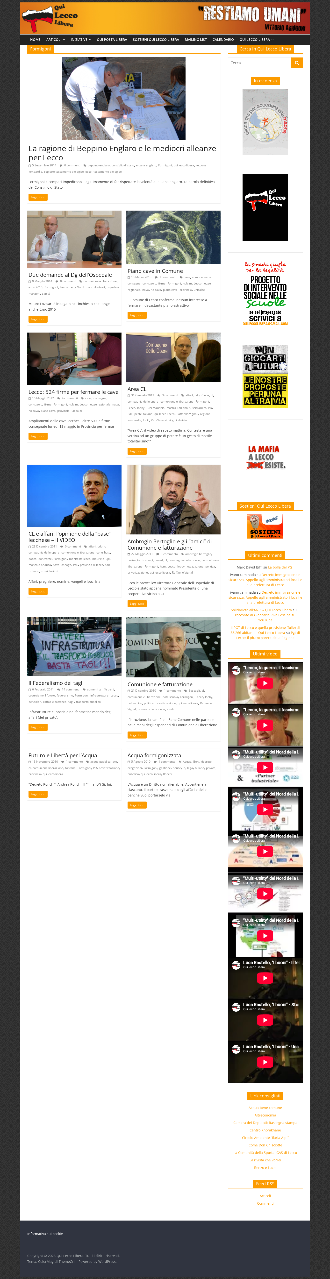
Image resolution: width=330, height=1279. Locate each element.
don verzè (45, 559)
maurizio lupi (101, 559)
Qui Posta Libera (112, 39)
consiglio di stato (123, 165)
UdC (146, 420)
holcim (187, 283)
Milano (199, 768)
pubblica (133, 774)
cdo (197, 395)
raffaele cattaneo (54, 702)
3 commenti (169, 395)
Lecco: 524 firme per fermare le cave (73, 391)
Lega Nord (77, 287)
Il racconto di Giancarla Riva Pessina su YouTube (267, 615)
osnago (66, 565)
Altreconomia (265, 1115)
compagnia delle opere (143, 401)
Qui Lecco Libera (255, 39)
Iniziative (79, 39)
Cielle (205, 395)
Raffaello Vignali (187, 414)
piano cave (170, 290)
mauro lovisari (95, 287)
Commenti (265, 1203)
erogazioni (135, 768)
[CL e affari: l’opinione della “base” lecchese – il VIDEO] (74, 467)
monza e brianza (40, 565)
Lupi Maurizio (155, 408)
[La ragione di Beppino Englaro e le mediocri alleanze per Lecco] (124, 60)
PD (210, 408)
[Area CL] (173, 335)
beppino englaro (99, 165)
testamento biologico (107, 172)
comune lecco (201, 277)
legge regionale (99, 404)
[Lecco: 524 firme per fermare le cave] (74, 335)
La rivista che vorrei (265, 1160)
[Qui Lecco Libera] (165, 5)
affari (189, 395)
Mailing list (196, 39)
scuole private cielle (151, 709)
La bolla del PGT (281, 567)
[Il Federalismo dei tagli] (74, 620)
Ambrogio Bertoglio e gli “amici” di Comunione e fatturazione (170, 544)
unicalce (199, 290)
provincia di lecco (91, 565)
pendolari (35, 702)
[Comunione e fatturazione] (173, 620)
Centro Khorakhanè (265, 1130)
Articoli (53, 39)
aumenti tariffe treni (100, 689)
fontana (70, 768)
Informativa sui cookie (45, 1233)
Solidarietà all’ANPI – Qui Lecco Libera (261, 610)
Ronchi (167, 774)
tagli (71, 702)
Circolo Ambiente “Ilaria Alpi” (265, 1137)
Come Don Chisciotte (265, 1145)
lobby (140, 408)
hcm (163, 566)
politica (210, 566)
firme (161, 283)
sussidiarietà (49, 571)
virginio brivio (178, 420)
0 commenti (72, 165)
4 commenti (69, 398)
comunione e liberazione (100, 281)
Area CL (137, 388)
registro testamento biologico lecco (68, 172)
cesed (159, 560)
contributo (103, 552)
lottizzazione (195, 566)
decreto (206, 762)
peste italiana (143, 414)
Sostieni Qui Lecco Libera (156, 39)
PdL (130, 414)
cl (212, 395)
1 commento (167, 277)
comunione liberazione (48, 768)
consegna (134, 283)
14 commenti (70, 689)
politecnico (135, 703)
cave (187, 277)
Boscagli (147, 560)
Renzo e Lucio (265, 1167)
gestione (165, 768)
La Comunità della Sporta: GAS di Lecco (265, 1152)
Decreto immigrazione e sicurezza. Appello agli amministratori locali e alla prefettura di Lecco (265, 579)
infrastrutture (99, 695)
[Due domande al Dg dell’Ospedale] (74, 213)
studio (171, 709)
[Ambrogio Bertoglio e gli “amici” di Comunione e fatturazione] (173, 467)
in (184, 768)
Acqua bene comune (265, 1107)
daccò (32, 559)
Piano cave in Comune (155, 270)
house (177, 768)
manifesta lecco (79, 559)
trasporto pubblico (88, 702)
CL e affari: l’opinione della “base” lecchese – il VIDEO (70, 536)
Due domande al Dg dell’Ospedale (70, 274)
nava (145, 290)
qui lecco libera (184, 165)
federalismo (65, 695)
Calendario (223, 39)
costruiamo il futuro (42, 695)
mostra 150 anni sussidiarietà (186, 408)
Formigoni (165, 165)
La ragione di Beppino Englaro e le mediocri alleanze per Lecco (122, 153)
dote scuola (170, 697)
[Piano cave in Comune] (173, 213)
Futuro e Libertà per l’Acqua (63, 755)
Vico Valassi (159, 420)
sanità (46, 293)
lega (190, 768)
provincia (185, 290)
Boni (196, 762)
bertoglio (134, 560)
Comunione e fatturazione (160, 684)
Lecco (64, 287)
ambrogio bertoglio (198, 554)
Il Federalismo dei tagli (56, 682)
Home (35, 39)
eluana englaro (146, 165)
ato (115, 762)
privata (210, 768)
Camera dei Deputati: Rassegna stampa (265, 1122)
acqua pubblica (100, 762)
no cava (156, 290)
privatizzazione (138, 572)
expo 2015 (36, 287)
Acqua (187, 762)
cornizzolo (149, 283)
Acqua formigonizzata (154, 755)
